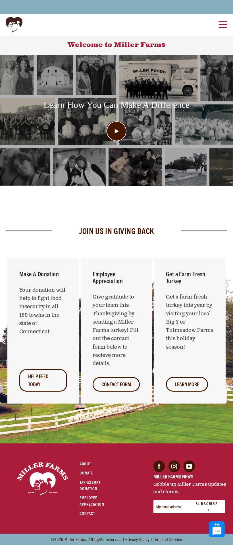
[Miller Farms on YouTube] (189, 465)
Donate (86, 472)
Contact (87, 513)
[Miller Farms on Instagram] (174, 465)
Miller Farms (75, 539)
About (85, 463)
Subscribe (207, 503)
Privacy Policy (137, 539)
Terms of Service (167, 539)
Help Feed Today (38, 380)
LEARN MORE (187, 384)
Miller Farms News (173, 476)
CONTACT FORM (116, 384)
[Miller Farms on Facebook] (159, 465)
